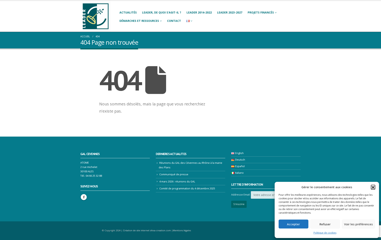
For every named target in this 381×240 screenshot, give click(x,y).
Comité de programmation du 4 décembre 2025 (187, 188)
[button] (373, 187)
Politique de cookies (325, 232)
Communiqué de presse (173, 174)
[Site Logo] (95, 16)
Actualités (128, 12)
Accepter (293, 224)
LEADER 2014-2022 (199, 12)
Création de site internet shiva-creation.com (147, 230)
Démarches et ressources (139, 21)
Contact (174, 21)
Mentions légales (182, 230)
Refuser (325, 224)
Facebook (84, 197)
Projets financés (261, 12)
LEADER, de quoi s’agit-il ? (161, 12)
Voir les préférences (358, 224)
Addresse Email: (240, 194)
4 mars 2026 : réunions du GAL (177, 181)
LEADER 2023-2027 (229, 12)
